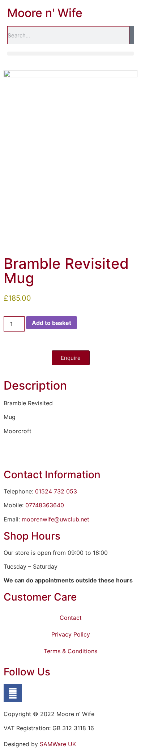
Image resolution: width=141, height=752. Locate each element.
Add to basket (51, 322)
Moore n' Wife (44, 13)
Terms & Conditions (70, 651)
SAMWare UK (58, 744)
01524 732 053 (56, 491)
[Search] (131, 35)
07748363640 (44, 505)
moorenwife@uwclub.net (55, 519)
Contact (71, 617)
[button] (70, 54)
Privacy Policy (70, 634)
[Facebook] (13, 693)
